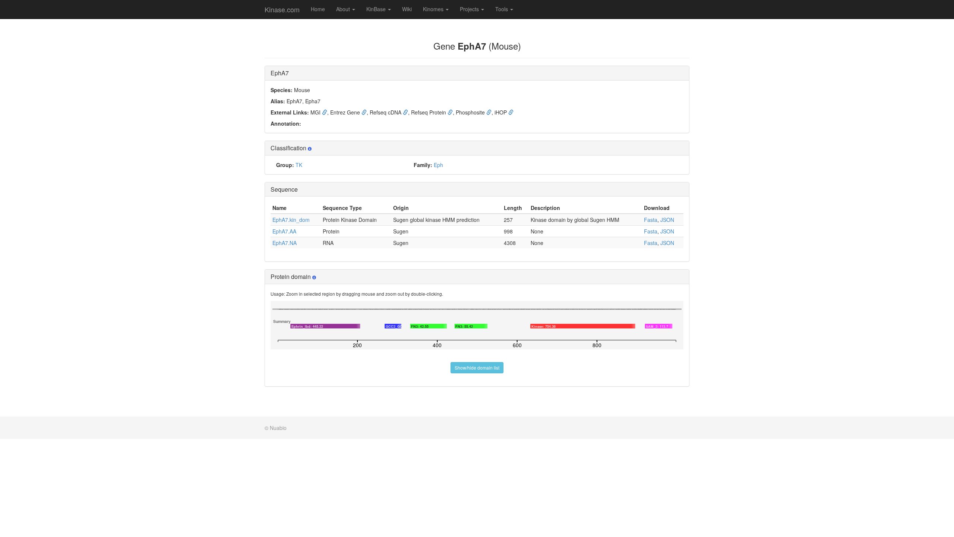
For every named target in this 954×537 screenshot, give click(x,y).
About (343, 9)
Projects (470, 9)
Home (318, 9)
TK (299, 165)
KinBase (376, 9)
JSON (667, 219)
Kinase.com (282, 9)
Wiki (407, 9)
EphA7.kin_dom (291, 219)
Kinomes (434, 9)
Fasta (650, 219)
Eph (438, 165)
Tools (502, 9)
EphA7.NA (284, 242)
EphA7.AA (284, 231)
